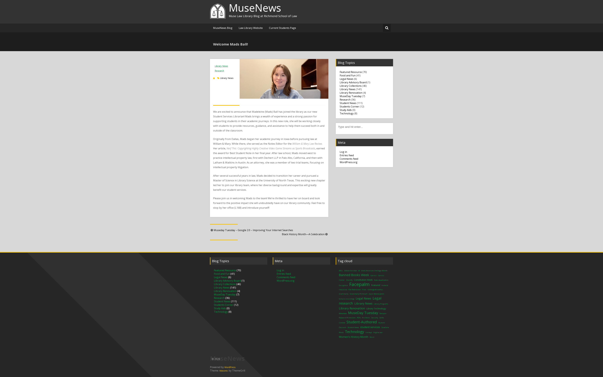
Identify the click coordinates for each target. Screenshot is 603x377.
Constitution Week (363, 279)
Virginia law (377, 332)
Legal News (346, 79)
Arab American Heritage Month (374, 271)
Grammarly (343, 294)
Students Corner (349, 106)
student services (370, 327)
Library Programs (381, 304)
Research (219, 70)
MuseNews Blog (222, 28)
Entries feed (347, 155)
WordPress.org (348, 162)
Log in (343, 152)
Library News (221, 65)
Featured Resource (351, 72)
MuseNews (255, 8)
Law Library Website (251, 28)
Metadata (343, 313)
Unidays (369, 332)
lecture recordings (346, 299)
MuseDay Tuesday (350, 96)
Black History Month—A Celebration (303, 234)
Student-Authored (362, 321)
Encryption (343, 285)
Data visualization (381, 280)
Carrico (373, 275)
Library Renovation (351, 92)
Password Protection (347, 318)
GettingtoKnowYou (375, 290)
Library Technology (376, 308)
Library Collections (351, 86)
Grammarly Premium (358, 294)
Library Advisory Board (353, 82)
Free (364, 290)
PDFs (359, 318)
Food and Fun (348, 75)
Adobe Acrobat (350, 271)
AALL (341, 271)
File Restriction (354, 290)
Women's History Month (353, 337)
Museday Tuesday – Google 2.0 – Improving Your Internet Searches (253, 230)
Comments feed (349, 158)
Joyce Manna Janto (376, 294)
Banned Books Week (354, 275)
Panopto (383, 313)
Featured (375, 285)
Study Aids (346, 110)
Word (372, 337)
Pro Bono (366, 318)
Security (374, 318)
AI (359, 271)
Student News (348, 103)
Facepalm (359, 284)
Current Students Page (282, 28)
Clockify (349, 280)
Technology (347, 113)
